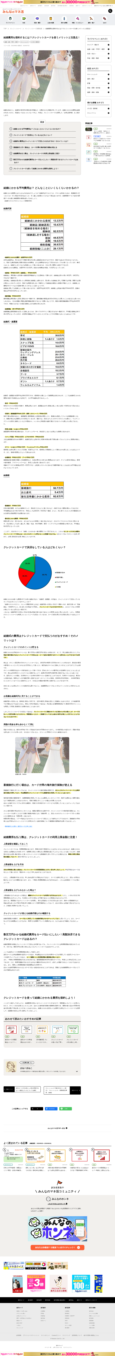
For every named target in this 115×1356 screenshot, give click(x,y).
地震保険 (91, 1320)
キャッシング (20, 1327)
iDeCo (66, 1323)
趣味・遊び (91, 22)
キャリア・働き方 (93, 44)
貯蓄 (88, 83)
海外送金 (43, 1318)
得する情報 (64, 22)
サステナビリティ (67, 1347)
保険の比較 (92, 1327)
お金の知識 (51, 22)
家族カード (19, 1320)
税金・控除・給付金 (93, 88)
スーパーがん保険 (93, 1313)
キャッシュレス (92, 74)
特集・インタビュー (77, 22)
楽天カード (33, 5)
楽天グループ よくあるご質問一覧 (102, 5)
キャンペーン (91, 113)
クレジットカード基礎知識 (33, 28)
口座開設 (43, 1311)
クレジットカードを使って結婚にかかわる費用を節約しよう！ (36, 168)
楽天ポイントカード (87, 5)
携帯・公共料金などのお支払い (24, 1318)
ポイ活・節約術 (92, 108)
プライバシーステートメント (31, 1335)
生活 (24, 22)
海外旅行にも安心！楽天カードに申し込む (18, 826)
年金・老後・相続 (93, 58)
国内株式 (67, 1313)
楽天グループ (23, 5)
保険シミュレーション (94, 1316)
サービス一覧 (48, 1347)
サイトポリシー (45, 1335)
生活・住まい (91, 53)
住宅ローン (43, 1320)
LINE (66, 1108)
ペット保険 (92, 1325)
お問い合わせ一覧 (57, 1347)
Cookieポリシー (56, 1335)
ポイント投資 (68, 1325)
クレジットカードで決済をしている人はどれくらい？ (32, 135)
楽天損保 (91, 1318)
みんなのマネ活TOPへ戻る (56, 1128)
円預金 (42, 1313)
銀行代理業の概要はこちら (91, 1335)
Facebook (52, 1108)
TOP (5, 28)
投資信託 (67, 1318)
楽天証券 (46, 5)
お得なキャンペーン (21, 1316)
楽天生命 (53, 5)
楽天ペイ (78, 5)
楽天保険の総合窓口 (62, 5)
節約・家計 (91, 79)
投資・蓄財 (37, 22)
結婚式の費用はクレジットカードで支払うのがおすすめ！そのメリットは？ (40, 141)
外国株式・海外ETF (69, 1316)
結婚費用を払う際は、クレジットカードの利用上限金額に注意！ (36, 153)
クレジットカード (15, 28)
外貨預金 (43, 1316)
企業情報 (18, 1335)
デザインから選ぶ (21, 1313)
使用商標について (77, 1335)
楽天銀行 (40, 5)
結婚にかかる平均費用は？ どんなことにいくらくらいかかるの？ (37, 129)
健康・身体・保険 (93, 92)
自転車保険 (92, 1323)
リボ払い (19, 1325)
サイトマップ (66, 1335)
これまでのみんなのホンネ (56, 1204)
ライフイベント (10, 22)
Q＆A (104, 22)
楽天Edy (72, 5)
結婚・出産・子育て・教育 (96, 49)
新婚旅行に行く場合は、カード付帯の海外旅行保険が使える (35, 147)
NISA (66, 1320)
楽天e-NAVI (19, 1323)
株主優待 (67, 1327)
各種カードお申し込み (22, 1311)
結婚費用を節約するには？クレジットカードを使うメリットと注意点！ (69, 28)
